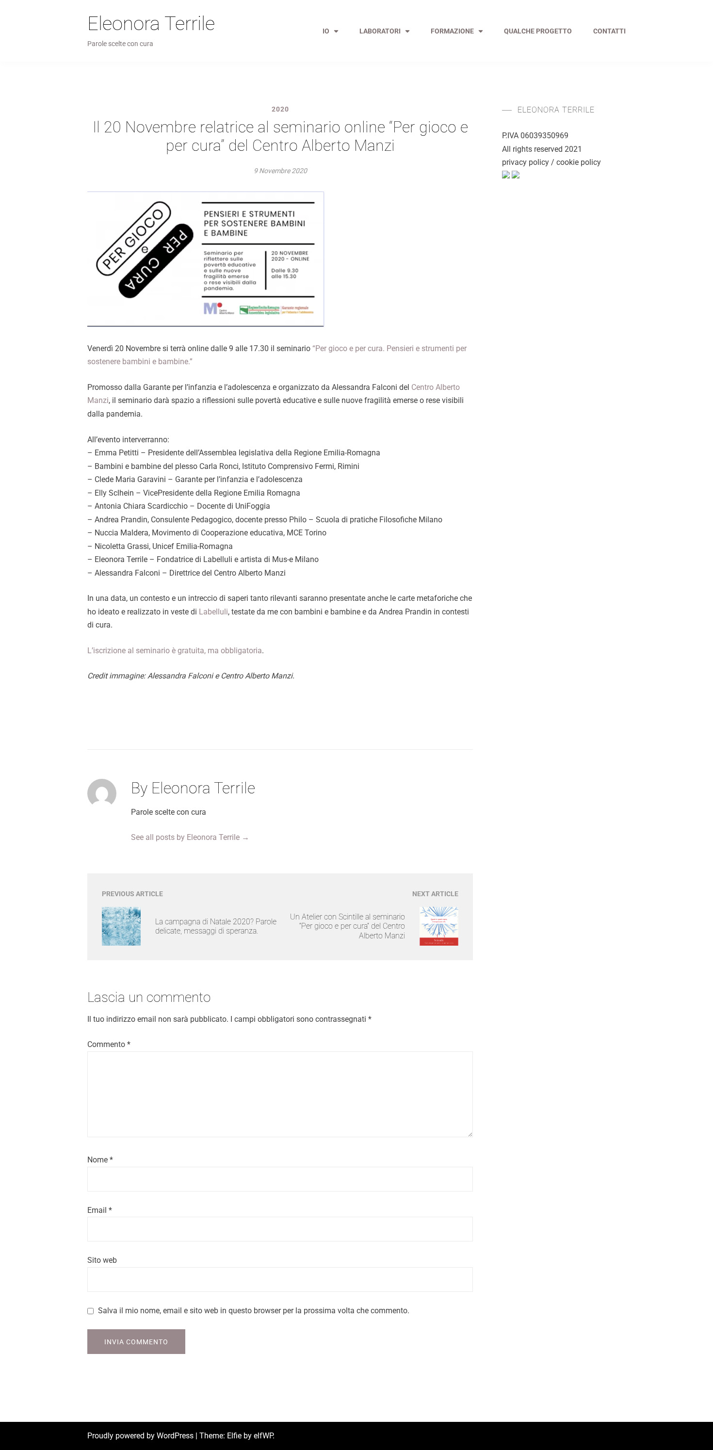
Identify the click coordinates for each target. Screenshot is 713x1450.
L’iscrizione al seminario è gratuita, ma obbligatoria (174, 650)
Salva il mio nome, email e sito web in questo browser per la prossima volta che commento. (253, 1310)
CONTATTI (609, 31)
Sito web (102, 1260)
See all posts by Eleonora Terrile (190, 837)
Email (99, 1210)
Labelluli (213, 611)
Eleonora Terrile (151, 23)
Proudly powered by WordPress (141, 1435)
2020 (280, 109)
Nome (100, 1159)
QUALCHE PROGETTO (538, 31)
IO (326, 31)
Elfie (234, 1435)
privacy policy (525, 162)
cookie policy (578, 162)
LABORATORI (380, 31)
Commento (108, 1044)
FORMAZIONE (452, 31)
